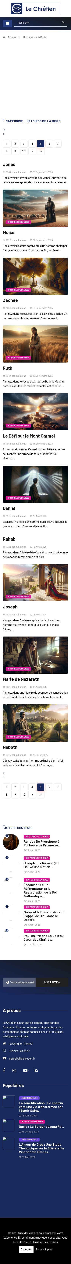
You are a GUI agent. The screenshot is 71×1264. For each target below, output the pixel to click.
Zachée (10, 300)
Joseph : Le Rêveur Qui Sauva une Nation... (41, 865)
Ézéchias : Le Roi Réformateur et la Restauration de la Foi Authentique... (40, 890)
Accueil (12, 37)
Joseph (10, 606)
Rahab (9, 539)
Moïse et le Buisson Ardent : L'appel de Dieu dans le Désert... (45, 915)
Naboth (10, 747)
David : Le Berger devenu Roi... (42, 1126)
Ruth (7, 368)
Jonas (9, 164)
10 (23, 151)
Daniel (9, 508)
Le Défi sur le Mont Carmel (29, 435)
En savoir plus (44, 1249)
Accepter (26, 1249)
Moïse (8, 232)
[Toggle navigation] (7, 23)
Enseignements (29, 1098)
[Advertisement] (35, 81)
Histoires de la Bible (34, 37)
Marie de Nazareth (21, 679)
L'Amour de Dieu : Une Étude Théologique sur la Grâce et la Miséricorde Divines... (41, 1148)
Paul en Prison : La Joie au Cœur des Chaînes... (44, 937)
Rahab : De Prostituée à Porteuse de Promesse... (42, 843)
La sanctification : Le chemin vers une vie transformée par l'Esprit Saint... (41, 1106)
